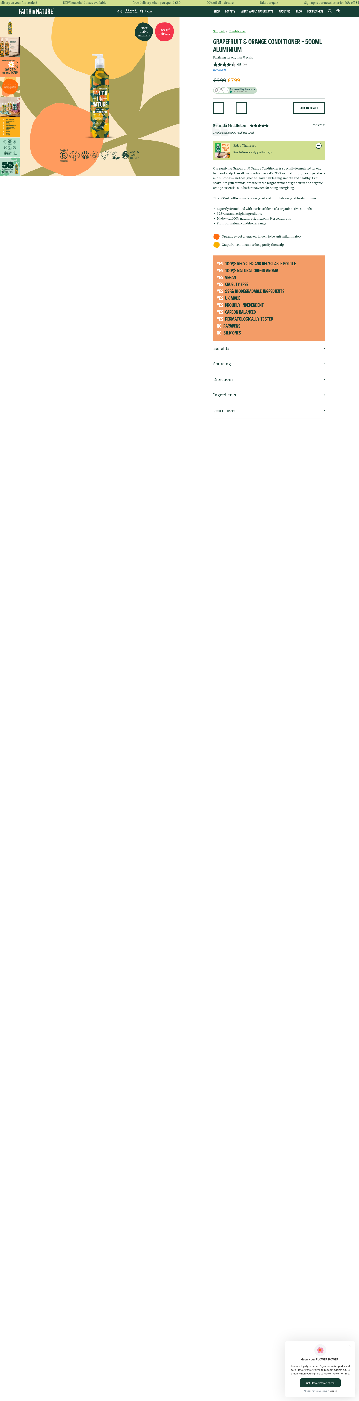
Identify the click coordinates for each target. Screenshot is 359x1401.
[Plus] (241, 108)
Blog (299, 11)
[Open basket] (336, 11)
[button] (134, 11)
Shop (217, 11)
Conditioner (237, 31)
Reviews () (220, 69)
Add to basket (309, 108)
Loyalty (230, 11)
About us (285, 11)
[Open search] (328, 11)
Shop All (219, 31)
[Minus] (218, 108)
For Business (315, 11)
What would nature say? (257, 11)
